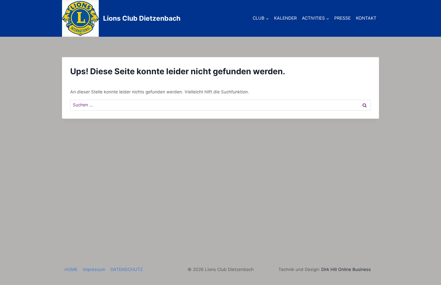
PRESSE (342, 18)
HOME (71, 269)
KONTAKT (366, 18)
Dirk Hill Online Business (346, 269)
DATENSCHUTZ (127, 269)
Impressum (94, 269)
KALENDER (285, 18)
